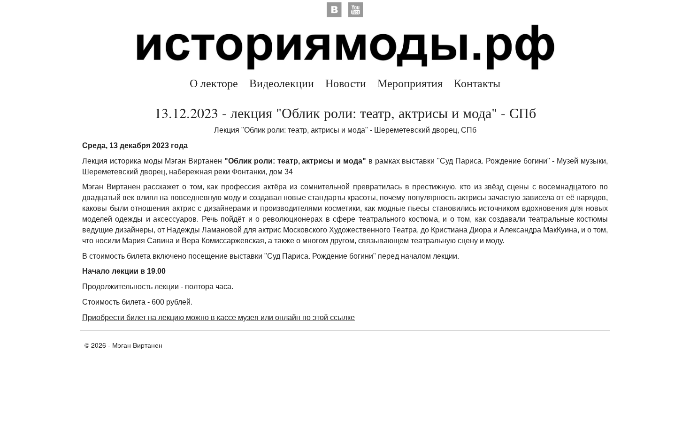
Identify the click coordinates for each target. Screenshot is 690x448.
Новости (345, 82)
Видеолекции (281, 82)
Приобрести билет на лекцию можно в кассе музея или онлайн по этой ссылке (218, 317)
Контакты (477, 82)
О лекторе (214, 82)
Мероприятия (410, 82)
